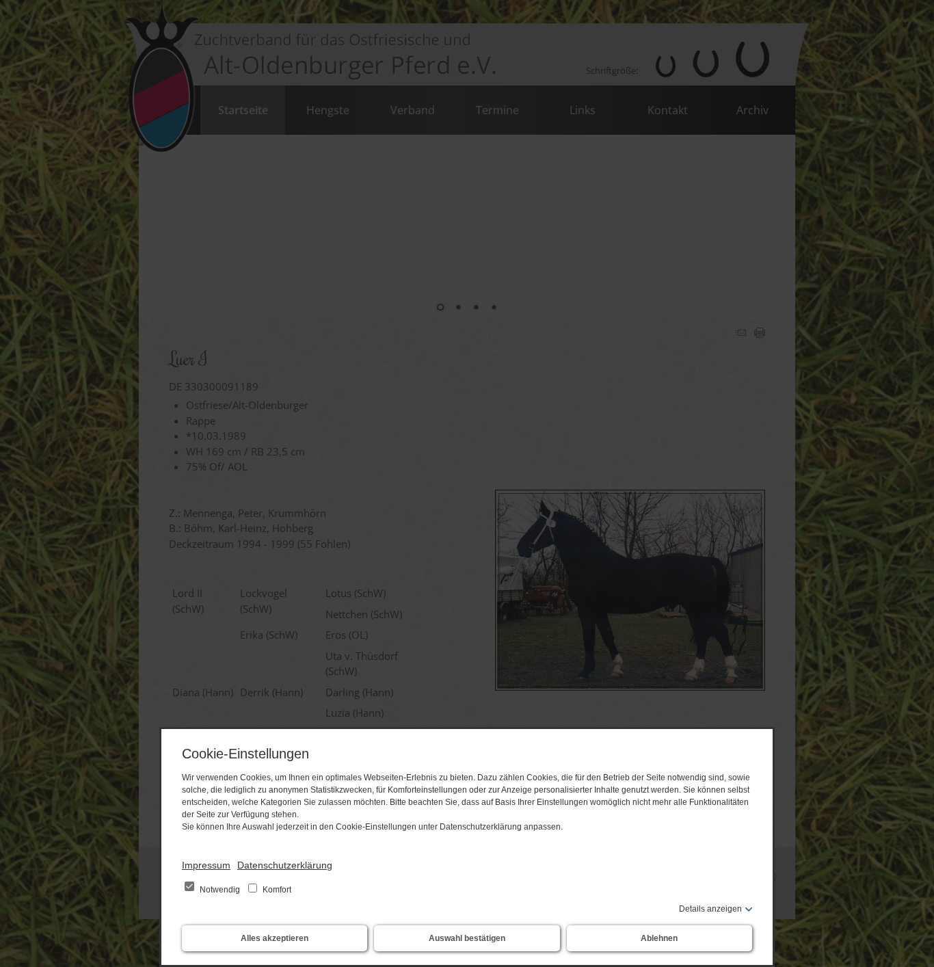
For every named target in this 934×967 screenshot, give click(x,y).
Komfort (276, 890)
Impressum (206, 865)
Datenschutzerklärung (284, 865)
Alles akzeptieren (274, 938)
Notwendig (220, 890)
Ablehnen (659, 938)
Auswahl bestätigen (467, 938)
